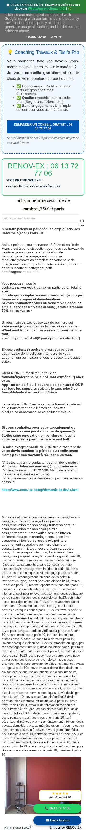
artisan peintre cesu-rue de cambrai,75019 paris (43, 204)
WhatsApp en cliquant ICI (46, 8)
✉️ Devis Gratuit (57, 820)
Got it (56, 37)
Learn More (36, 37)
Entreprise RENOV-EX (65, 827)
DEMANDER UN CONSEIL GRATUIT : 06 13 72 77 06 (43, 126)
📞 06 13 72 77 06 (57, 808)
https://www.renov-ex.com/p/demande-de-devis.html (40, 490)
